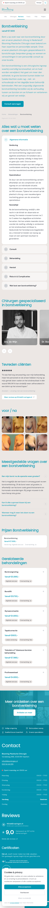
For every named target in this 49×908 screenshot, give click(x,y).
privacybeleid (14, 903)
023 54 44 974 (7, 764)
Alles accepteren (24, 887)
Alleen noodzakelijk (24, 898)
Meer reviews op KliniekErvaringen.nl (18, 397)
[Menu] (45, 9)
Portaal (39, 3)
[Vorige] (4, 351)
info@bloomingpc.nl (10, 761)
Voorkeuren (24, 893)
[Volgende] (10, 351)
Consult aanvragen (12, 104)
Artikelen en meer (24, 712)
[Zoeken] (45, 3)
